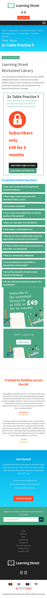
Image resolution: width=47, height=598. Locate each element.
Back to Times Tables (11, 58)
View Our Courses (24, 498)
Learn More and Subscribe (22, 170)
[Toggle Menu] (44, 23)
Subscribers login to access (23, 165)
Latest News (23, 540)
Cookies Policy (23, 551)
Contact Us (23, 542)
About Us (23, 534)
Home (23, 531)
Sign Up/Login (23, 18)
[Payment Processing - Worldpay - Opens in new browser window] (23, 588)
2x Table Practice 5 (23, 96)
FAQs (23, 537)
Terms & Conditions (23, 545)
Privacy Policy (23, 548)
